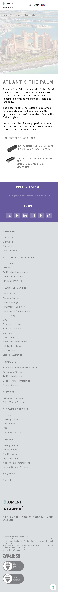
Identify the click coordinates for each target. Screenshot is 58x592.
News (5, 15)
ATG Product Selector (14, 306)
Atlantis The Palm (30, 15)
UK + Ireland (9, 263)
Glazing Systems (11, 385)
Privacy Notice (10, 449)
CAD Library (9, 315)
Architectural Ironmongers (16, 272)
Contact (7, 480)
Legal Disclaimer (11, 458)
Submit (29, 206)
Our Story (8, 237)
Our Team (8, 246)
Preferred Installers (13, 276)
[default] (44, 5)
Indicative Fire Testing (13, 398)
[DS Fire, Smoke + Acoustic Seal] (9, 161)
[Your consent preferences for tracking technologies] (53, 587)
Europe (6, 267)
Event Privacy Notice (38, 539)
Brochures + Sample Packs (16, 311)
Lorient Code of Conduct (16, 467)
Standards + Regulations (15, 341)
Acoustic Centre (11, 293)
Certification (9, 350)
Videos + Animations (13, 354)
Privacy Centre (10, 445)
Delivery (7, 415)
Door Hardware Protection (16, 380)
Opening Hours (10, 419)
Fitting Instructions (12, 328)
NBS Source (8, 337)
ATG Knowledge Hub (13, 302)
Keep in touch (29, 187)
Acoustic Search (11, 298)
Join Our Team (10, 250)
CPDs (5, 319)
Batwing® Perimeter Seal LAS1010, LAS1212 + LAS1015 (36, 147)
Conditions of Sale (12, 432)
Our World (8, 241)
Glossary (7, 333)
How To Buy (9, 423)
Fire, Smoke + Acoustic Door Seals (20, 367)
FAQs (5, 428)
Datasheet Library (12, 324)
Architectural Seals (12, 376)
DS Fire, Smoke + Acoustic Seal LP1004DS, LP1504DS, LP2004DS (35, 162)
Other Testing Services (14, 402)
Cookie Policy (10, 454)
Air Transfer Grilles (12, 280)
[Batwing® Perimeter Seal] (10, 149)
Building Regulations (13, 346)
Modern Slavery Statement (16, 462)
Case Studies (15, 15)
